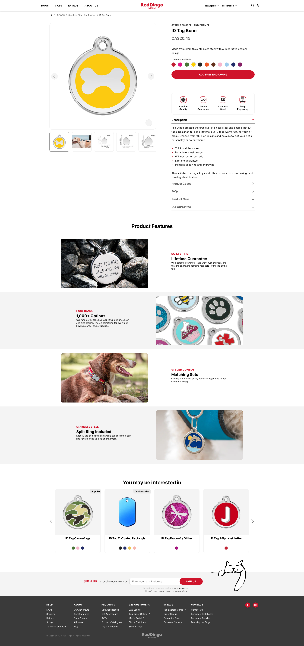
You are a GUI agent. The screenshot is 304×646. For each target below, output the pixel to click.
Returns (50, 618)
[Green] (187, 64)
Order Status (170, 614)
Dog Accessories (110, 609)
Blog (76, 626)
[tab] (213, 120)
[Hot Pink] (180, 64)
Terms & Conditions (56, 626)
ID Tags (105, 618)
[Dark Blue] (233, 64)
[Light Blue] (227, 64)
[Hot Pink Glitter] (176, 548)
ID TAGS (61, 15)
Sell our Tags (135, 626)
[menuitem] (46, 5)
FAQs (49, 609)
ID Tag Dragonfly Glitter (176, 538)
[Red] (173, 64)
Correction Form (172, 618)
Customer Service (173, 622)
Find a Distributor (138, 622)
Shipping (51, 614)
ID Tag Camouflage (77, 538)
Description (179, 120)
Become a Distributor (202, 614)
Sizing (49, 622)
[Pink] (220, 64)
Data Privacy (80, 618)
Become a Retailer (200, 618)
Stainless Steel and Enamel (81, 15)
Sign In (258, 5)
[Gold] (129, 548)
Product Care (180, 199)
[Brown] (213, 64)
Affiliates (78, 622)
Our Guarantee (181, 207)
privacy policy (182, 588)
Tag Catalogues (109, 626)
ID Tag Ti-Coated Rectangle (127, 538)
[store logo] (152, 6)
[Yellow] (193, 64)
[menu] (71, 5)
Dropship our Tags (200, 622)
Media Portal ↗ (137, 618)
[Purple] (240, 64)
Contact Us (197, 609)
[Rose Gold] (134, 548)
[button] (213, 5)
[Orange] (207, 64)
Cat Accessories (109, 614)
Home (51, 15)
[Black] (200, 64)
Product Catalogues (111, 622)
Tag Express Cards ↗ (175, 609)
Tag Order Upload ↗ (139, 614)
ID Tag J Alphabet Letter (226, 538)
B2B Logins (134, 609)
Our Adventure (81, 609)
